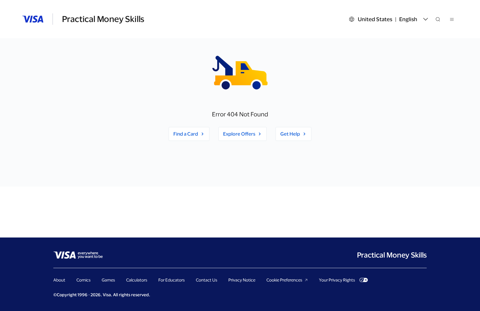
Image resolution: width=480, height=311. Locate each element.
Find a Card (185, 133)
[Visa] (32, 19)
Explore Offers (239, 133)
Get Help (290, 133)
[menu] (452, 20)
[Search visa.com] (441, 19)
